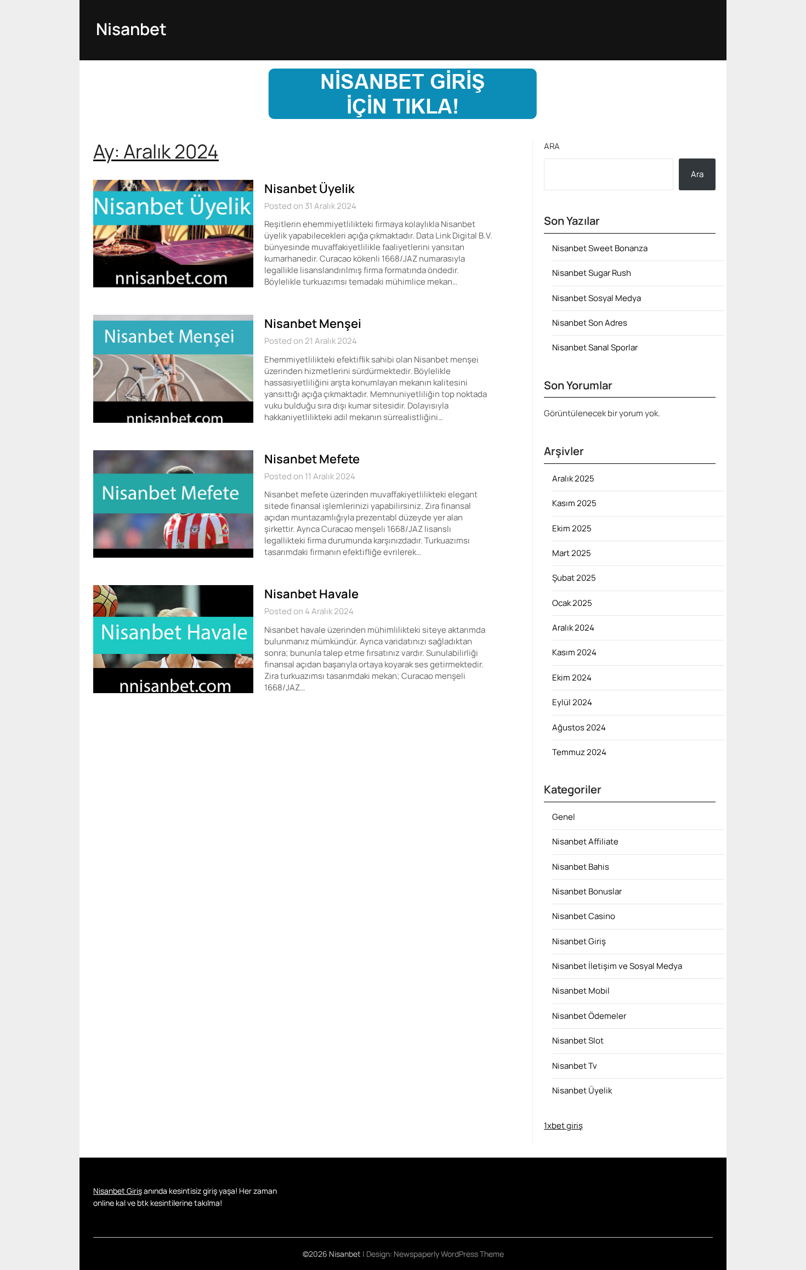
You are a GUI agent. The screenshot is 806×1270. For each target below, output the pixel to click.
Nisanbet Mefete (312, 459)
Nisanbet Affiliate (585, 841)
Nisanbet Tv (574, 1065)
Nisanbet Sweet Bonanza (600, 248)
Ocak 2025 (572, 603)
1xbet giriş (563, 1125)
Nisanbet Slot (578, 1040)
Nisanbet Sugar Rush (591, 273)
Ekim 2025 (572, 528)
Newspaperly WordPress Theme (449, 1254)
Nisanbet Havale (311, 594)
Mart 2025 (571, 553)
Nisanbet (131, 29)
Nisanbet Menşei (312, 323)
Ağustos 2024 (579, 727)
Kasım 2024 (574, 652)
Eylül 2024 (572, 702)
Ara (552, 146)
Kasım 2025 (574, 503)
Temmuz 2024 (579, 752)
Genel (563, 817)
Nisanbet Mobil (581, 990)
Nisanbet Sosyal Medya (596, 298)
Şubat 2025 (574, 577)
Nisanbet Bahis (580, 866)
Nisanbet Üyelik (309, 188)
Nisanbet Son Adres (589, 322)
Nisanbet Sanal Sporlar (595, 347)
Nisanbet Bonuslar (587, 891)
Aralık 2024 (573, 627)
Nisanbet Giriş (579, 941)
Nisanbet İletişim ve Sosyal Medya (617, 966)
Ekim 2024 (572, 677)
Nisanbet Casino (583, 916)
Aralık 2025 (573, 478)
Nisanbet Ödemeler (589, 1016)
